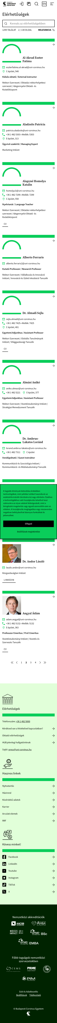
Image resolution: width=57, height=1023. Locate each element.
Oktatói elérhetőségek (13, 735)
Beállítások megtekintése (28, 531)
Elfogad (28, 523)
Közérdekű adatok (11, 799)
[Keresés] (6, 23)
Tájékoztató (35, 995)
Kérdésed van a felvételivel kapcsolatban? (22, 728)
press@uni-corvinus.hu (20, 749)
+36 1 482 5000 (23, 721)
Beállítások (21, 995)
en (44, 4)
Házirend (6, 792)
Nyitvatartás (8, 786)
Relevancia (44, 29)
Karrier (5, 806)
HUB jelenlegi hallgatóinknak (16, 742)
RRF (4, 820)
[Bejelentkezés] (21, 4)
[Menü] (52, 4)
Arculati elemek (10, 813)
